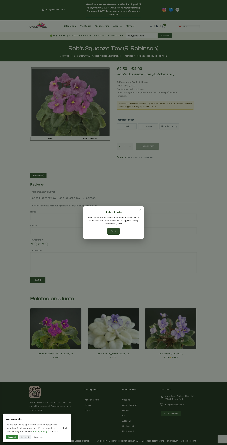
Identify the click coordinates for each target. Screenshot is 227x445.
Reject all (25, 437)
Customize (38, 437)
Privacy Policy (40, 431)
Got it (113, 231)
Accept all (12, 437)
